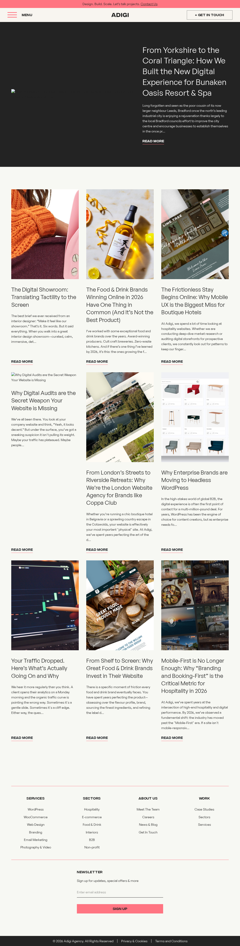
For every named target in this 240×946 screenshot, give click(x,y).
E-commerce (92, 817)
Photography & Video (35, 847)
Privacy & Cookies (134, 941)
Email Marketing (35, 840)
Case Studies (204, 809)
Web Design (36, 824)
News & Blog (148, 824)
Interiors (92, 832)
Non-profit (92, 847)
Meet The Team (148, 809)
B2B (92, 840)
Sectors (204, 817)
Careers (148, 817)
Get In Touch (148, 832)
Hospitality (92, 809)
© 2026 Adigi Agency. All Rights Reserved (83, 941)
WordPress (36, 809)
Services (204, 824)
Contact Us (149, 4)
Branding (35, 832)
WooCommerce (36, 817)
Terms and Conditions (171, 941)
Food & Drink (92, 824)
